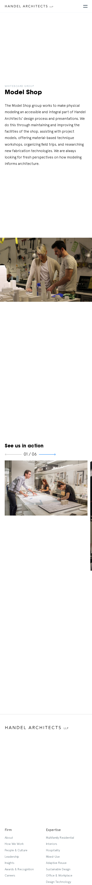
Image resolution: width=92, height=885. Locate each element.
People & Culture (16, 850)
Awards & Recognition (19, 869)
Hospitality (53, 850)
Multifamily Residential (60, 837)
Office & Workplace (59, 875)
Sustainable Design (58, 869)
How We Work (14, 843)
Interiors (51, 843)
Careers (10, 875)
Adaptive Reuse (56, 862)
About (9, 837)
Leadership (12, 856)
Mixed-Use (53, 856)
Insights (9, 862)
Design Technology (58, 882)
